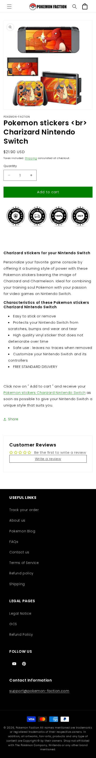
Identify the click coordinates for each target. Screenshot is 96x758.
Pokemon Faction (27, 727)
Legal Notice (20, 613)
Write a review (48, 458)
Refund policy (21, 573)
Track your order (24, 510)
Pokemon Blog (22, 531)
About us (17, 520)
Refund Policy (21, 634)
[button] (9, 6)
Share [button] (13, 419)
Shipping (31, 158)
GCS (13, 624)
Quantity (10, 166)
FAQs (13, 541)
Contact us (19, 552)
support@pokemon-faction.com (39, 690)
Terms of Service (24, 562)
